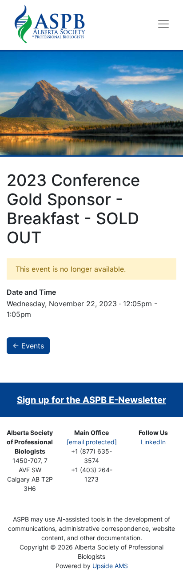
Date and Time (31, 292)
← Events (28, 345)
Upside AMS (110, 565)
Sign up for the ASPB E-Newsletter (91, 400)
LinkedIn (153, 442)
